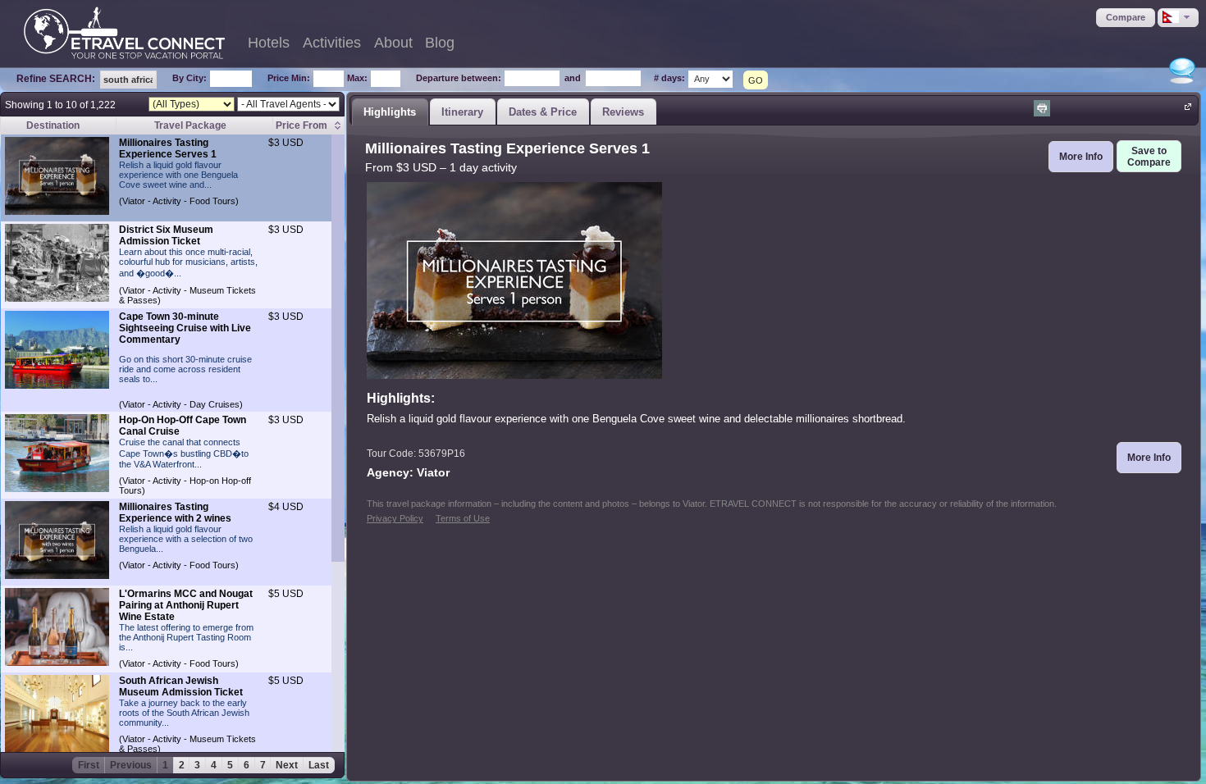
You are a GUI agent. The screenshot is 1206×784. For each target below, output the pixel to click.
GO (755, 80)
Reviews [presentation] (623, 112)
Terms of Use (463, 518)
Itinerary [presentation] (462, 112)
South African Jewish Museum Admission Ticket (181, 686)
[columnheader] (308, 125)
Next (287, 765)
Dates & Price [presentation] (543, 112)
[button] (1125, 17)
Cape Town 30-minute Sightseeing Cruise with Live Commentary (185, 328)
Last (318, 765)
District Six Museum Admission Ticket (166, 235)
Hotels (269, 42)
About (393, 42)
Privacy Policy (395, 518)
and (572, 78)
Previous (131, 765)
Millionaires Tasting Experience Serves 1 (168, 148)
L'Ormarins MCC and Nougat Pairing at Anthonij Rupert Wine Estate (186, 605)
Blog (440, 42)
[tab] (389, 111)
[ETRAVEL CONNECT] (124, 33)
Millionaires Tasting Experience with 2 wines (175, 512)
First (88, 765)
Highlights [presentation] (389, 112)
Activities (332, 42)
